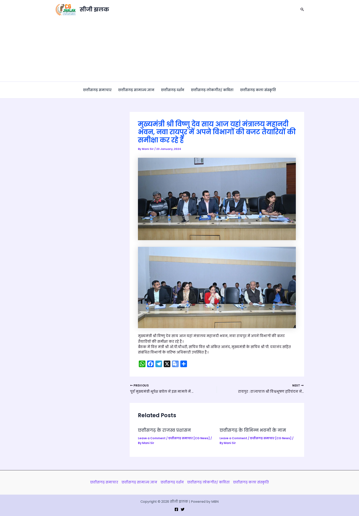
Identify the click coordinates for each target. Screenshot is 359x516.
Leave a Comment (152, 438)
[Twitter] (182, 509)
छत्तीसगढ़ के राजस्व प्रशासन (164, 430)
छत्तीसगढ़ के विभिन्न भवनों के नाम (253, 430)
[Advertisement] (179, 50)
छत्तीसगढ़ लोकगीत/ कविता (212, 90)
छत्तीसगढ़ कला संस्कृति (258, 90)
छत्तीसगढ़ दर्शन (172, 90)
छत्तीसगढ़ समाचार (97, 90)
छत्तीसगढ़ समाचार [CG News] (189, 438)
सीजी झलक (94, 9)
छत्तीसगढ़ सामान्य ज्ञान (136, 90)
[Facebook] (176, 509)
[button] (302, 10)
